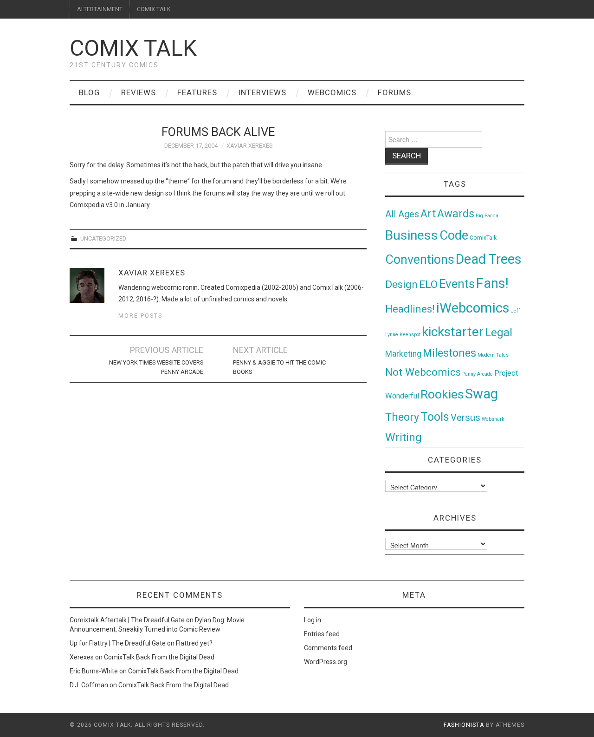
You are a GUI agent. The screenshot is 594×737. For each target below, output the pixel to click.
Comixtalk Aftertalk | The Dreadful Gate (127, 620)
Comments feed (328, 648)
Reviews (138, 92)
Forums (394, 92)
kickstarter (453, 331)
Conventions (419, 259)
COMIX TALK (154, 9)
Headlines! (410, 309)
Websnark (493, 419)
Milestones (449, 352)
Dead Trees (489, 259)
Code (453, 235)
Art (428, 214)
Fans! (492, 283)
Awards (455, 213)
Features (197, 92)
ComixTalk (483, 238)
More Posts (140, 315)
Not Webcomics (423, 372)
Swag (481, 394)
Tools (434, 417)
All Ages (402, 214)
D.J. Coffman (89, 685)
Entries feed (322, 634)
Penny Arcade (477, 374)
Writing (403, 437)
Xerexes (82, 657)
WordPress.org (325, 661)
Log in (312, 620)
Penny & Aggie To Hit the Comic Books (279, 367)
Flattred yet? (194, 643)
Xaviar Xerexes (249, 145)
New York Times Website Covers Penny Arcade (156, 367)
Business (411, 235)
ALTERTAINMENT (100, 9)
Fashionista (464, 725)
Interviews (262, 92)
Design (401, 284)
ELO (428, 284)
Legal (498, 332)
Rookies (442, 394)
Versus (465, 417)
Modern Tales (493, 355)
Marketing (403, 354)
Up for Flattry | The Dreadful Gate (118, 643)
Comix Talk (133, 48)
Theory (402, 417)
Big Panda (487, 216)
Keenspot (410, 335)
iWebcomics (473, 308)
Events (457, 284)
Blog (89, 92)
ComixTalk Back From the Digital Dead (159, 657)
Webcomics (332, 92)
